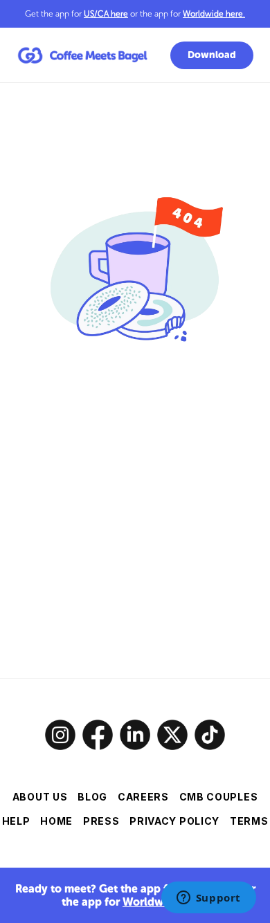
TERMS (249, 821)
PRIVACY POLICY (174, 821)
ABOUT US (40, 797)
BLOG (92, 797)
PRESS (101, 821)
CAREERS (143, 797)
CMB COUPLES (218, 797)
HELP (16, 821)
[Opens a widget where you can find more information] (208, 898)
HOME (56, 821)
